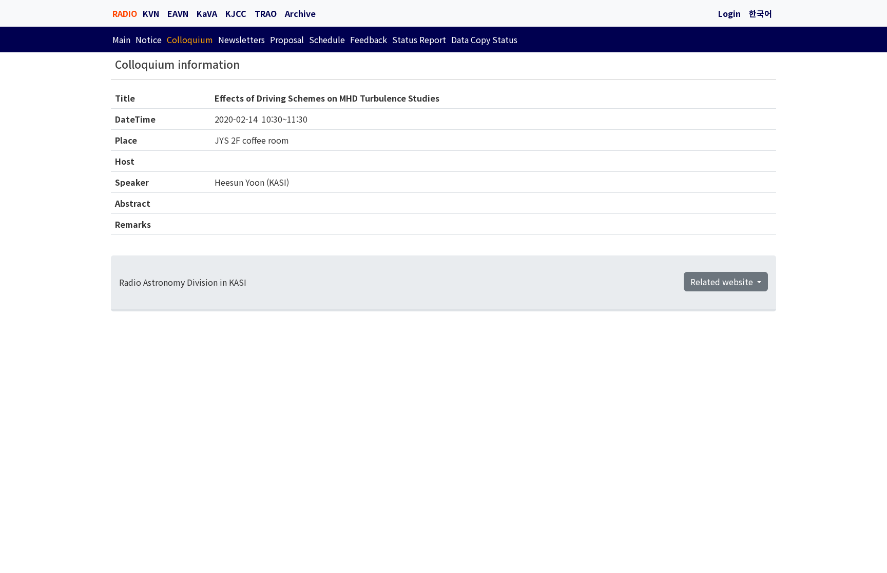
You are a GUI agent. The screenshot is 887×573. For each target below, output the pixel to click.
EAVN (177, 13)
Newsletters (241, 39)
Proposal (287, 39)
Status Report (419, 39)
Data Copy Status (484, 39)
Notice (149, 39)
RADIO (124, 13)
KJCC (235, 13)
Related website (722, 281)
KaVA (207, 13)
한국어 (760, 13)
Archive (300, 13)
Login (729, 13)
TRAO (266, 13)
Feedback (368, 39)
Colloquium (190, 39)
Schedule (327, 39)
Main (121, 39)
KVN (151, 13)
